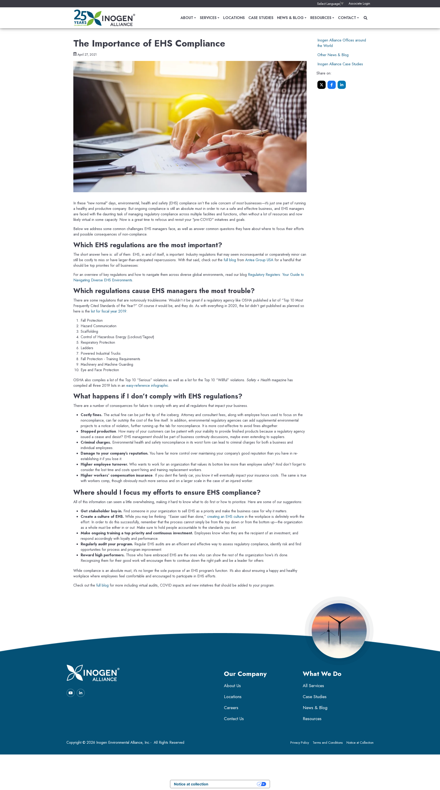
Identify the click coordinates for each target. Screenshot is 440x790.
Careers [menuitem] (231, 708)
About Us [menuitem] (232, 686)
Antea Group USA (259, 260)
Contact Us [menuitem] (234, 719)
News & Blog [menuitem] (290, 17)
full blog (230, 260)
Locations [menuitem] (234, 17)
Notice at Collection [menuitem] (360, 742)
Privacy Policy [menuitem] (299, 742)
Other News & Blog (333, 55)
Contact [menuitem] (347, 17)
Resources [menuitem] (320, 17)
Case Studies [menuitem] (260, 17)
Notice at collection (191, 784)
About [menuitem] (187, 17)
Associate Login (359, 3)
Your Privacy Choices (235, 784)
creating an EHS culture (225, 516)
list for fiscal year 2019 (108, 311)
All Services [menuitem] (313, 686)
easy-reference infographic (147, 385)
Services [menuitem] (208, 17)
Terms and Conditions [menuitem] (328, 742)
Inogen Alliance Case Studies (340, 64)
